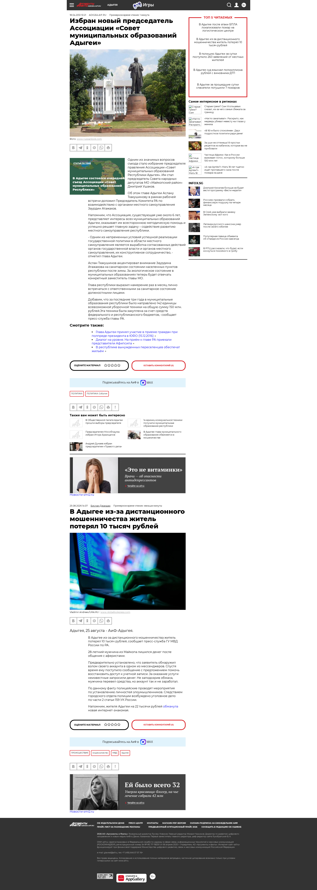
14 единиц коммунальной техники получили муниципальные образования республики (162, 423)
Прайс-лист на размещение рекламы (118, 827)
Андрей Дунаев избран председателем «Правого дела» (103, 445)
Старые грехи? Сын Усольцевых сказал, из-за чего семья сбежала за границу (224, 109)
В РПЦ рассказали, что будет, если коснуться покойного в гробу (223, 249)
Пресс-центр (136, 823)
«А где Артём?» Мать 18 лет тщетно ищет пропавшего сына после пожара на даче (224, 169)
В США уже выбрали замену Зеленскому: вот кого (219, 213)
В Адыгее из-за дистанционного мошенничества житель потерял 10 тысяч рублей (218, 42)
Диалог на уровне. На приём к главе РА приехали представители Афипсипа (132, 341)
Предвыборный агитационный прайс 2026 (172, 827)
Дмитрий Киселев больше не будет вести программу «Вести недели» (223, 189)
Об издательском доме (110, 823)
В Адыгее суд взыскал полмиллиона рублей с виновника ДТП (218, 71)
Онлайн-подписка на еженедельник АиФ (214, 823)
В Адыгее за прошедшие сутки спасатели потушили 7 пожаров (218, 86)
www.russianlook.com (89, 139)
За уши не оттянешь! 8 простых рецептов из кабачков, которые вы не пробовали (225, 145)
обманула (170, 706)
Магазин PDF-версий (174, 823)
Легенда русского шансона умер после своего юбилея (222, 225)
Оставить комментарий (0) (158, 365)
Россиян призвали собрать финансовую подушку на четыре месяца (222, 202)
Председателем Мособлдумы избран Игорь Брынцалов (102, 433)
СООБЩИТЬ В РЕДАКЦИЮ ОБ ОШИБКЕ (221, 827)
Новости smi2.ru (82, 494)
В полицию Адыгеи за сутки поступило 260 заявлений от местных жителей (218, 57)
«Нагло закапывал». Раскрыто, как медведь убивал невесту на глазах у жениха (224, 121)
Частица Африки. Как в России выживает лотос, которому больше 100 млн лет (224, 157)
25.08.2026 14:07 (79, 505)
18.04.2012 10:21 (78, 15)
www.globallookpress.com (115, 612)
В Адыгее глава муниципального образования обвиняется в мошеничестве (162, 434)
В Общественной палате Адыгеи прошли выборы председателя (104, 421)
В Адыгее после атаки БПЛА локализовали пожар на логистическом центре (218, 27)
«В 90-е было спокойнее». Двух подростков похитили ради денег (223, 132)
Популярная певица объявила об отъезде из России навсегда (221, 237)
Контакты (152, 823)
